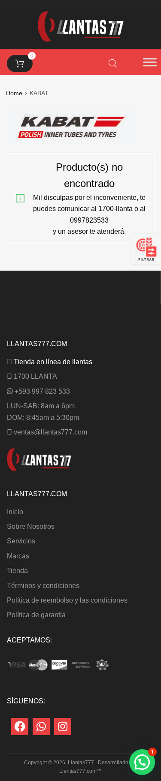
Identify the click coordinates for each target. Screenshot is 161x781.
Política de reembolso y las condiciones (67, 600)
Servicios (21, 541)
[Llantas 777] (81, 39)
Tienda (17, 570)
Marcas (18, 556)
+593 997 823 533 (42, 391)
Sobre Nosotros (31, 526)
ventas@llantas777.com (50, 432)
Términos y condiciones (43, 585)
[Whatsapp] (41, 726)
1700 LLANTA (35, 376)
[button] (142, 762)
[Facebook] (19, 726)
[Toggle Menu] (150, 62)
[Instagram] (62, 726)
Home (14, 93)
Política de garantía (36, 614)
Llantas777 (81, 763)
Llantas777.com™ (80, 771)
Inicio (15, 512)
